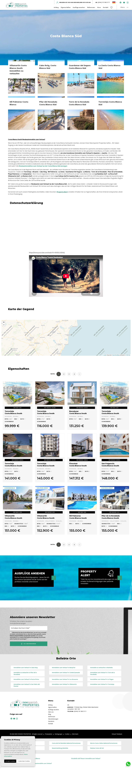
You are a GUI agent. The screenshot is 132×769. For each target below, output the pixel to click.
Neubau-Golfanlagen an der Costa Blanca (27, 758)
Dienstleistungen (53, 719)
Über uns (51, 712)
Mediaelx (119, 734)
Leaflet (104, 355)
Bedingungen (58, 734)
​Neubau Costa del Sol (97, 748)
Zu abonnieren (29, 643)
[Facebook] (120, 2)
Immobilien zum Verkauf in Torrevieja (102, 684)
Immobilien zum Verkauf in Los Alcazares (65, 679)
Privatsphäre (48, 734)
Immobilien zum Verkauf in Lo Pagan (102, 679)
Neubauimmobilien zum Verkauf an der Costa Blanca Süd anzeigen (43, 166)
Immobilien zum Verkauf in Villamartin (64, 684)
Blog (49, 714)
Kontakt (105, 7)
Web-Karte (75, 734)
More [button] (99, 7)
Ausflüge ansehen (79, 7)
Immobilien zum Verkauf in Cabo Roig (26, 667)
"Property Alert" (62, 192)
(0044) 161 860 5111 (102, 2)
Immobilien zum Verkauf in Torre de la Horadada (102, 673)
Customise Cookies (24, 761)
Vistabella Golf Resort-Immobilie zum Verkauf (85, 758)
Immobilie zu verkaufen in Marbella (101, 667)
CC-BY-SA (127, 355)
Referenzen (91, 7)
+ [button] (3, 322)
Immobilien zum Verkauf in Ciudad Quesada (66, 672)
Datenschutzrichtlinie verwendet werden (23, 635)
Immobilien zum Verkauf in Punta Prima (26, 679)
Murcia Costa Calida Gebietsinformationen (103, 743)
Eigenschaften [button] (66, 7)
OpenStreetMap (115, 355)
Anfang (56, 7)
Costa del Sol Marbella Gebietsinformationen (66, 743)
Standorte (51, 721)
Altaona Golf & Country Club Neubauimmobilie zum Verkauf (33, 763)
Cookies (67, 734)
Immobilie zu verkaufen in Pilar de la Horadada (25, 673)
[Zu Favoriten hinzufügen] (30, 383)
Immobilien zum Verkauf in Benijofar (63, 667)
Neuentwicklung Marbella (60, 748)
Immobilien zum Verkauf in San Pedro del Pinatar (27, 685)
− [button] (3, 325)
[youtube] (123, 2)
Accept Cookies (10, 761)
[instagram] (127, 2)
